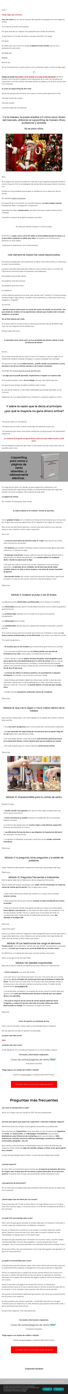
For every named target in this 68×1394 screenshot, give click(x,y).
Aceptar (47, 1389)
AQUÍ (24, 1390)
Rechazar (58, 1389)
